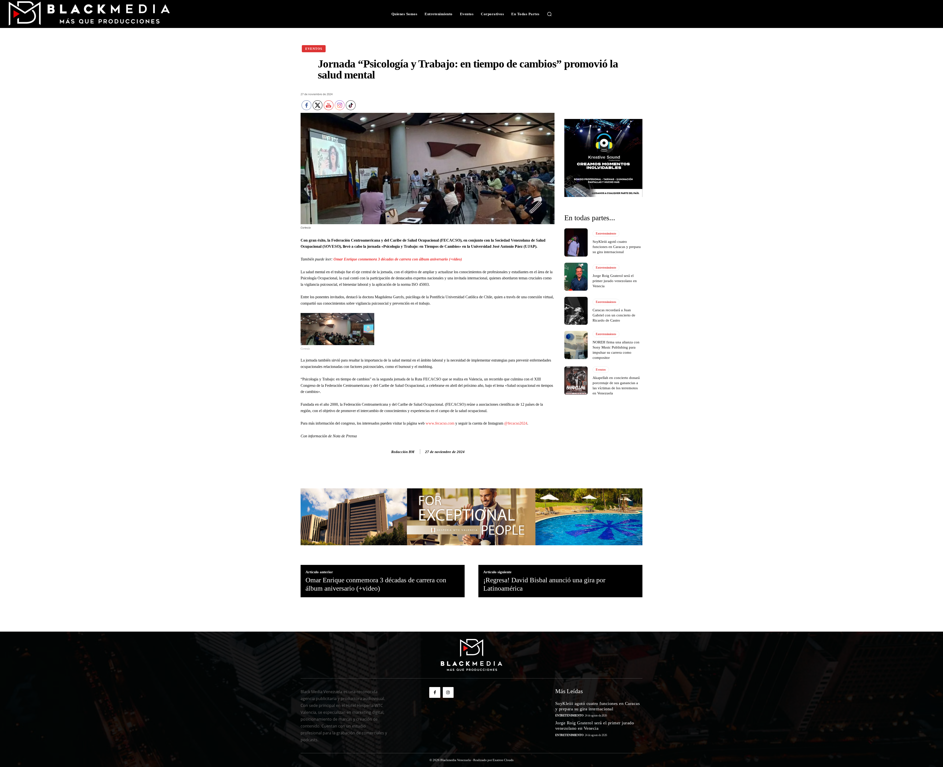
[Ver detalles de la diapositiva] (603, 158)
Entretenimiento (606, 233)
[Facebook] (434, 692)
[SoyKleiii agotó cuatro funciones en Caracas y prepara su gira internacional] (576, 242)
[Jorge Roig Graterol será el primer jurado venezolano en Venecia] (576, 277)
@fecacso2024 (515, 423)
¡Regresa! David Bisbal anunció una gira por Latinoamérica (544, 584)
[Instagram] (448, 692)
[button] (549, 14)
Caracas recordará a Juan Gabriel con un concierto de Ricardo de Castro (614, 315)
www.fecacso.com (440, 423)
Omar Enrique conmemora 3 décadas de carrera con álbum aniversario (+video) (397, 259)
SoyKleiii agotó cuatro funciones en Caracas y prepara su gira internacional (617, 247)
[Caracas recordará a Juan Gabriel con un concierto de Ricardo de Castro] (576, 311)
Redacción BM (402, 452)
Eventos (313, 49)
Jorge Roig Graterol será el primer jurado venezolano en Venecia (615, 281)
